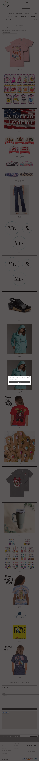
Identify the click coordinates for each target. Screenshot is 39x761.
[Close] (30, 377)
